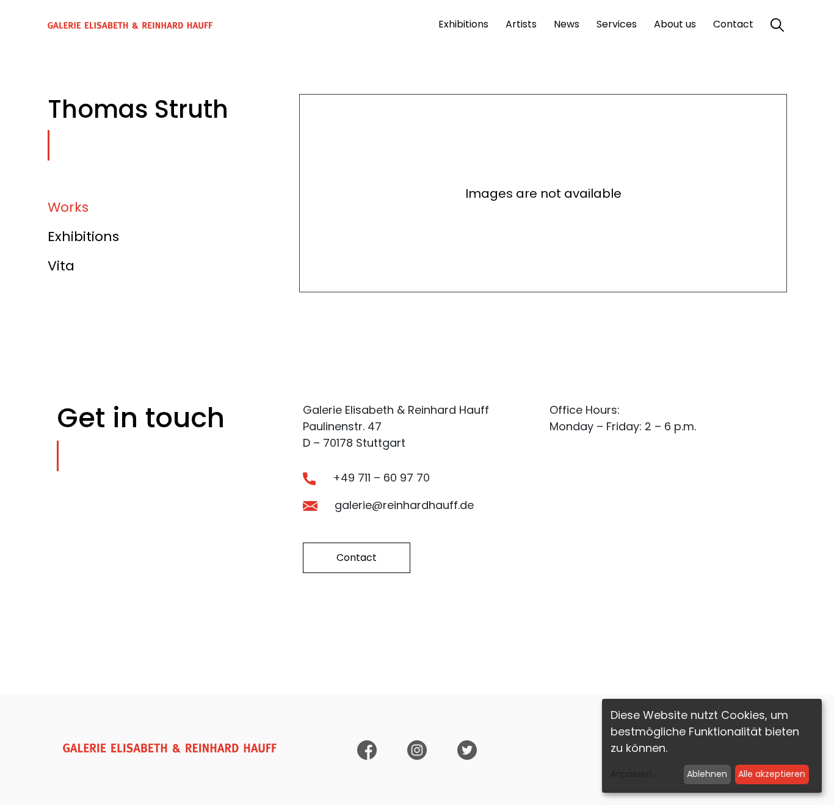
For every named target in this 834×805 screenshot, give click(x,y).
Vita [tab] (61, 265)
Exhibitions (463, 24)
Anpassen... (634, 774)
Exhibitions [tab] (83, 236)
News (566, 24)
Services (616, 24)
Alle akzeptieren (771, 774)
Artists (521, 24)
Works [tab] (68, 207)
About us (675, 24)
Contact (733, 24)
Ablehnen (707, 774)
